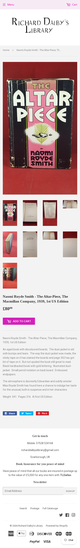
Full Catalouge (50, 508)
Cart (74, 4)
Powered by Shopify (57, 525)
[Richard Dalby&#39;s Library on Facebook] (67, 515)
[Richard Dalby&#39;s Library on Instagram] (73, 515)
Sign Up (70, 491)
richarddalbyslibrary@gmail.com (40, 450)
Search (23, 508)
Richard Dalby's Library (30, 525)
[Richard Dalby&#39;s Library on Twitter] (61, 515)
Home (6, 50)
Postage (34, 508)
